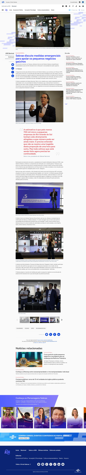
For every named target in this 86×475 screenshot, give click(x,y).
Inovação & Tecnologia (35, 458)
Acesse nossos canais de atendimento (44, 340)
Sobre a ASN (33, 450)
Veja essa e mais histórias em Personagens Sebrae (26, 404)
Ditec (32, 328)
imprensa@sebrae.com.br (52, 341)
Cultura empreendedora (50, 458)
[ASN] (7, 452)
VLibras (82, 2)
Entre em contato (55, 450)
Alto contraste (79, 2)
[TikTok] (76, 6)
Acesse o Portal (23, 438)
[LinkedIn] (79, 6)
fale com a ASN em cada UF (40, 342)
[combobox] (14, 6)
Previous (17, 320)
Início (10, 10)
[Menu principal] (3, 10)
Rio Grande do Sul (40, 328)
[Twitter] (12, 68)
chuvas (27, 328)
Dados (61, 458)
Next (62, 320)
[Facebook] (73, 6)
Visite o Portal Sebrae (22, 464)
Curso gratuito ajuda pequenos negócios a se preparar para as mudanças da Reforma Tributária (55, 356)
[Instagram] (66, 6)
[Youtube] (83, 6)
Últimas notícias (43, 450)
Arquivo (66, 458)
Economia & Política (22, 458)
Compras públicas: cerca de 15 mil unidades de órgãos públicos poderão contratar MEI (40, 380)
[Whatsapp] (63, 6)
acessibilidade (73, 2)
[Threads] (69, 6)
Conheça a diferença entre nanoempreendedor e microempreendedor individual (42, 372)
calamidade (20, 328)
